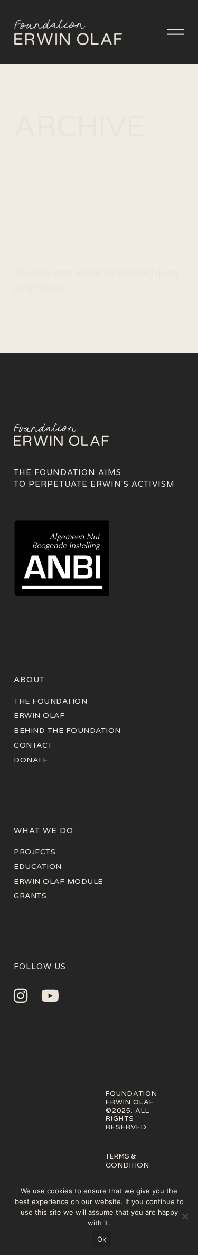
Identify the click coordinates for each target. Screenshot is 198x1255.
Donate (31, 760)
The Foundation (50, 701)
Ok (102, 1239)
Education (38, 866)
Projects (34, 851)
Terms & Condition (127, 1161)
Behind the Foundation (67, 730)
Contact (33, 745)
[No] (185, 1216)
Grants (30, 895)
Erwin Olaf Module (58, 881)
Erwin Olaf (39, 715)
